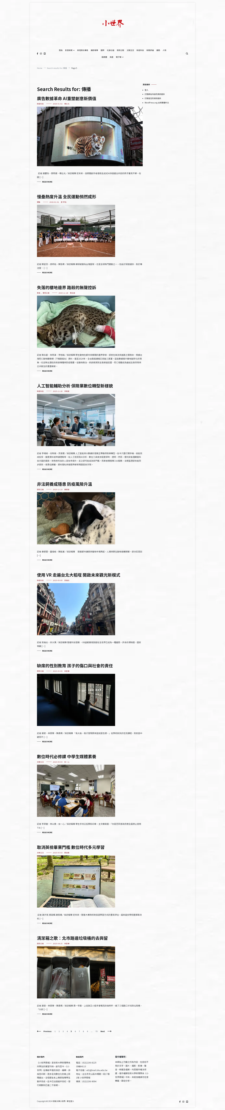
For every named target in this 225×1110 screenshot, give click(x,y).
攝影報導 (94, 50)
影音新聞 (68, 50)
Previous (47, 1031)
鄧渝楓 (66, 852)
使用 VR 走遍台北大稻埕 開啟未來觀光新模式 (78, 575)
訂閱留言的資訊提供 (153, 98)
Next (103, 1031)
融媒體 (104, 57)
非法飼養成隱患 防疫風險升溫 (64, 484)
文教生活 (130, 50)
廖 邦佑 (64, 202)
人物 (164, 50)
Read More (47, 181)
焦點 (61, 50)
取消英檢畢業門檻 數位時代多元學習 (71, 847)
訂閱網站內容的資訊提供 (155, 94)
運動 (158, 50)
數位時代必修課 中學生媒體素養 (66, 756)
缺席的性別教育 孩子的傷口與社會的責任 (75, 665)
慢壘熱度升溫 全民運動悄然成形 (66, 196)
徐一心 (66, 762)
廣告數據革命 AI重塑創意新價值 (66, 98)
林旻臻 (66, 671)
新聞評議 (150, 50)
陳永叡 (72, 293)
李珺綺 (66, 391)
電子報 (118, 57)
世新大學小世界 (59, 1101)
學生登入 (70, 1101)
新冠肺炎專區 (82, 50)
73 (97, 1031)
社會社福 (110, 50)
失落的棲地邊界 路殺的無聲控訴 (66, 287)
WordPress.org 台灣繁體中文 (157, 102)
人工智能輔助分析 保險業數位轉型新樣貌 (75, 386)
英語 (111, 57)
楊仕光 (66, 104)
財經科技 (140, 50)
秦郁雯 (66, 489)
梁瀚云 (66, 580)
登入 (146, 90)
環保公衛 (120, 50)
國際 (102, 50)
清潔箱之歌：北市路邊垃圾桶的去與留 (72, 938)
